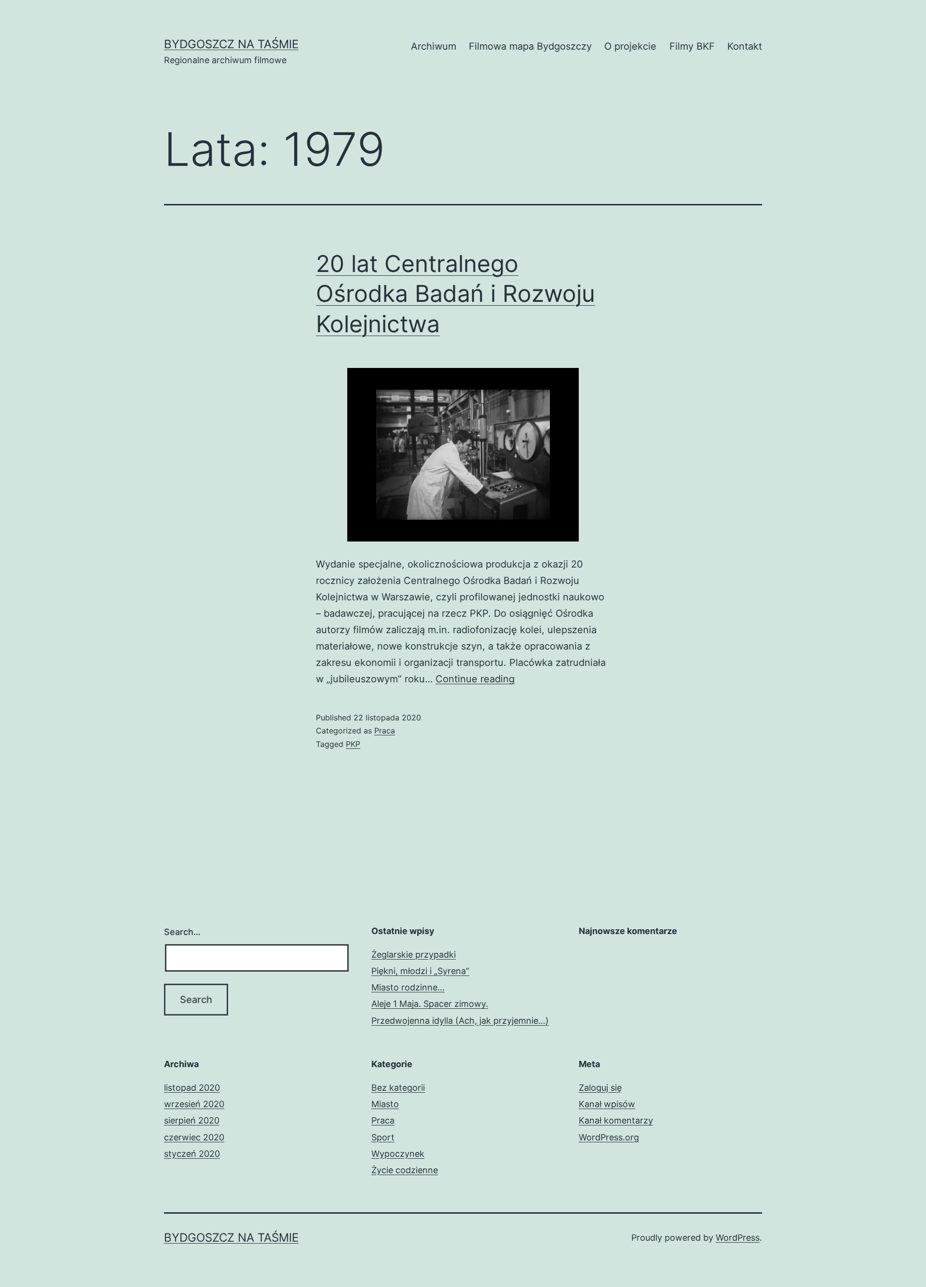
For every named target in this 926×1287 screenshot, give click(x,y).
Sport (383, 1137)
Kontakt (744, 46)
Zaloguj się (600, 1088)
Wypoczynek (397, 1154)
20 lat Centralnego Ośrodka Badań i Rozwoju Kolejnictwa (455, 293)
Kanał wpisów (607, 1104)
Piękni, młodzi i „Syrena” (420, 971)
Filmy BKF (692, 46)
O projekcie (630, 46)
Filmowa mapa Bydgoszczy (530, 46)
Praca (384, 730)
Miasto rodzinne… (408, 987)
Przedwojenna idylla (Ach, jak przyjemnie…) (460, 1021)
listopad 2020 (192, 1088)
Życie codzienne (404, 1170)
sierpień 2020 (191, 1120)
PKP (353, 744)
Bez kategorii (398, 1088)
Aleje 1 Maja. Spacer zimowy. (429, 1004)
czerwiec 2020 (194, 1137)
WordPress (738, 1238)
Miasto (385, 1104)
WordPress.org (609, 1137)
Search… (182, 932)
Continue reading (475, 679)
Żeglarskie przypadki (413, 954)
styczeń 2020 (192, 1154)
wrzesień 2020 (194, 1104)
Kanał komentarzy (616, 1120)
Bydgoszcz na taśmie (231, 44)
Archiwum (433, 46)
